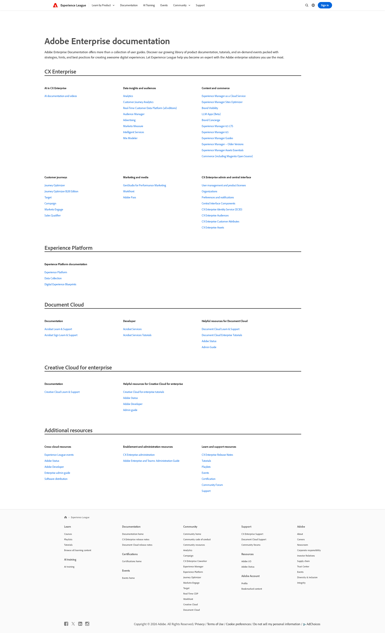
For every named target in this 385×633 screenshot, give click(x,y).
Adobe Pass (129, 197)
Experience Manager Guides (217, 138)
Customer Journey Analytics (138, 102)
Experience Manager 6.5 (215, 132)
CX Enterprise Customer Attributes (220, 221)
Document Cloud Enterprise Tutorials (222, 335)
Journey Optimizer (55, 185)
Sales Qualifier (53, 215)
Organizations (209, 191)
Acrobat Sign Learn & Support (61, 335)
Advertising (129, 120)
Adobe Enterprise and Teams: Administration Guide (151, 461)
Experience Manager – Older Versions (222, 144)
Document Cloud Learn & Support (220, 329)
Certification (208, 479)
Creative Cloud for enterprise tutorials (143, 392)
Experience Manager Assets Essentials (222, 150)
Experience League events (59, 455)
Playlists (206, 467)
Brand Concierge (211, 120)
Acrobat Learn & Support (58, 329)
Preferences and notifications (218, 197)
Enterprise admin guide (57, 473)
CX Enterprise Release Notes (217, 455)
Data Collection (53, 278)
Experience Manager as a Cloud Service (224, 96)
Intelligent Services (133, 132)
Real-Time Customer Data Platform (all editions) (150, 108)
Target (48, 197)
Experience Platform (56, 272)
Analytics (128, 96)
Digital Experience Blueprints (60, 284)
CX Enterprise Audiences (215, 215)
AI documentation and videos (61, 96)
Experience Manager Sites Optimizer (222, 102)
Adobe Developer (132, 404)
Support (206, 491)
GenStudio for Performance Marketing (144, 185)
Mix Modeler (130, 138)
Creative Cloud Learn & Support (62, 392)
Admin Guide (209, 347)
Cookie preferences (238, 624)
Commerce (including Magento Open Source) (227, 156)
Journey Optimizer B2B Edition (61, 191)
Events (205, 473)
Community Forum (212, 485)
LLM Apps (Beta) (211, 114)
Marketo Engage (54, 209)
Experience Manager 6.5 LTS (217, 126)
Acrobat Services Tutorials (137, 335)
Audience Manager (133, 114)
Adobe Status (209, 341)
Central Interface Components (218, 203)
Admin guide (130, 410)
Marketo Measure (133, 126)
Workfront (128, 191)
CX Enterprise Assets (213, 227)
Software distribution (56, 479)
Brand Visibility (210, 108)
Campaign (50, 203)
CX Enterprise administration (139, 455)
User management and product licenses (224, 185)
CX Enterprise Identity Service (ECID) (222, 209)
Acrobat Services (132, 329)
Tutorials (206, 461)
